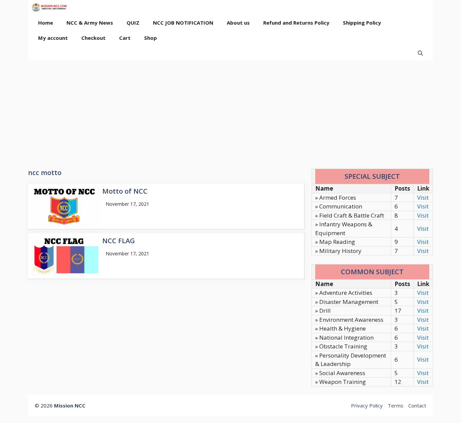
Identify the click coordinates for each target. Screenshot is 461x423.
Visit (423, 197)
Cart (125, 37)
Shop (150, 37)
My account (53, 37)
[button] (420, 53)
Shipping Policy (362, 22)
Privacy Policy (367, 405)
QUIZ (133, 22)
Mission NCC (69, 405)
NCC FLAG (118, 240)
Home (45, 22)
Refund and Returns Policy (296, 22)
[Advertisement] (230, 111)
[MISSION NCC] (49, 7)
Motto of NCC (124, 191)
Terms (395, 405)
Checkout (93, 37)
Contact (417, 405)
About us (238, 22)
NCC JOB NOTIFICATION (183, 22)
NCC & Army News (89, 22)
